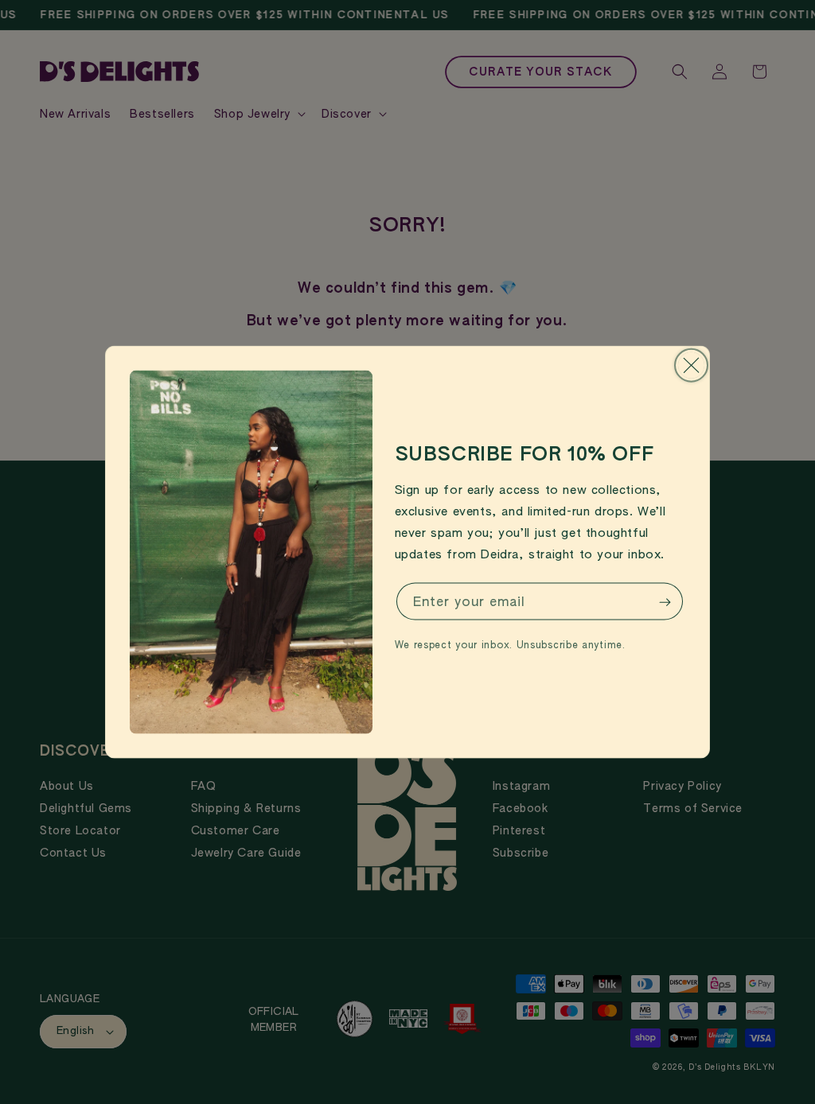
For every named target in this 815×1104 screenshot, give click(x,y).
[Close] (691, 365)
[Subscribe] (664, 602)
